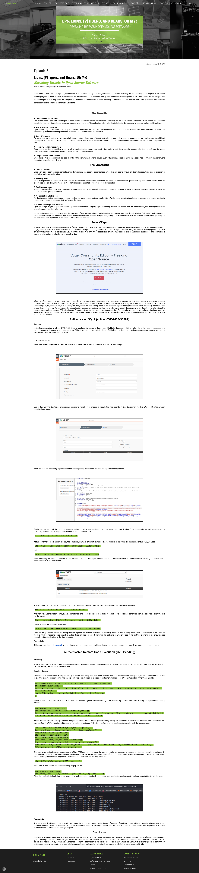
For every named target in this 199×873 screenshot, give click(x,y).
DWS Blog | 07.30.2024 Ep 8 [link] (144, 3)
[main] (99, 83)
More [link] (191, 3)
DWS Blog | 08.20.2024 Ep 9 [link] (172, 3)
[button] (4, 869)
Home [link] (38, 3)
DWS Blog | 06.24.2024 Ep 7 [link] (115, 3)
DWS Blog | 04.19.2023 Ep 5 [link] (56, 3)
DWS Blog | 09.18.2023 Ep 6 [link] (85, 3)
